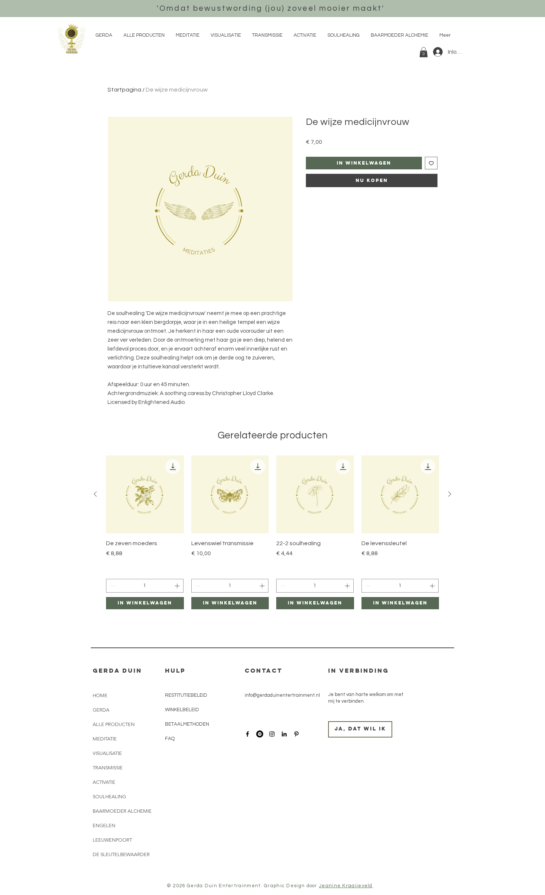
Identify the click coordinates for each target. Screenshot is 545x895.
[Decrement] (111, 585)
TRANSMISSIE (108, 767)
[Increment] (177, 585)
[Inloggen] (437, 52)
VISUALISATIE (107, 753)
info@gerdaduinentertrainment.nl (282, 695)
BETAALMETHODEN (187, 724)
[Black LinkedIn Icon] (284, 733)
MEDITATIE (105, 739)
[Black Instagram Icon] (271, 733)
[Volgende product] (449, 494)
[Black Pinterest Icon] (296, 733)
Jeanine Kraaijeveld (346, 885)
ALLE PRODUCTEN (114, 724)
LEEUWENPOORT (112, 840)
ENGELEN (104, 825)
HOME (100, 695)
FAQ (170, 738)
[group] (272, 532)
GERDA (101, 710)
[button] (423, 52)
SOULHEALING (109, 796)
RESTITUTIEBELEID (186, 695)
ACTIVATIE (104, 782)
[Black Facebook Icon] (247, 733)
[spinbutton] (144, 585)
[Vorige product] (95, 494)
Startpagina (124, 90)
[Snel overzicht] (145, 494)
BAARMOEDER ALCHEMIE (122, 811)
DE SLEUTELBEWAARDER (121, 854)
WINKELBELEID (182, 709)
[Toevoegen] (431, 163)
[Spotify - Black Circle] (259, 733)
